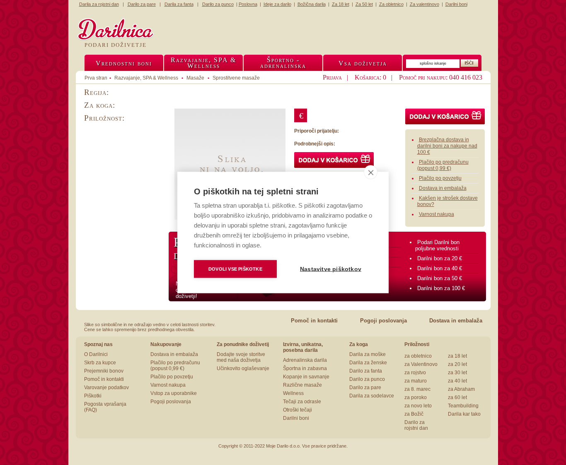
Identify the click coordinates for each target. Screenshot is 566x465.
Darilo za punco (367, 379)
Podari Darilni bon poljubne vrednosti (437, 245)
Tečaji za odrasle (302, 401)
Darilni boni (296, 418)
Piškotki (93, 396)
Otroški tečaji (297, 410)
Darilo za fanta (365, 371)
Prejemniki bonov (103, 371)
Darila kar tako (464, 414)
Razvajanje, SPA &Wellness (203, 62)
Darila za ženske (368, 363)
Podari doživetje (116, 45)
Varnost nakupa (436, 214)
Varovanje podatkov (106, 387)
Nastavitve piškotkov (330, 269)
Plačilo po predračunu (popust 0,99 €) (443, 165)
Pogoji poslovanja (383, 320)
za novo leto (418, 406)
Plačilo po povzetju (440, 178)
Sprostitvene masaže (236, 78)
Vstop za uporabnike (173, 393)
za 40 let (457, 381)
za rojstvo (415, 372)
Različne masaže (302, 385)
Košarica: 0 (370, 77)
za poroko (415, 397)
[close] (370, 172)
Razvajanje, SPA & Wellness (146, 78)
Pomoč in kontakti (314, 320)
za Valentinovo (421, 364)
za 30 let (457, 372)
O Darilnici (96, 354)
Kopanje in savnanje (306, 377)
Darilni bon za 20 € (439, 258)
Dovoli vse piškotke (235, 268)
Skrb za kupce (100, 363)
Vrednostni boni (124, 63)
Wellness (293, 393)
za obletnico (418, 356)
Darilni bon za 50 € (439, 278)
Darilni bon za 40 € (439, 268)
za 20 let (457, 364)
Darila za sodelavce (371, 396)
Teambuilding (463, 406)
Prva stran (96, 78)
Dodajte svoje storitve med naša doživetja (241, 357)
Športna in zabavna (305, 368)
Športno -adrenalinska (283, 62)
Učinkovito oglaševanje (243, 368)
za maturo (415, 381)
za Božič (413, 414)
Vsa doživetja (363, 63)
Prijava (332, 77)
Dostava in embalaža (443, 188)
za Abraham (461, 389)
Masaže (195, 78)
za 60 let (457, 397)
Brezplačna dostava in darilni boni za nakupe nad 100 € (447, 146)
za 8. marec (417, 389)
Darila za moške (367, 354)
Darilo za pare (365, 387)
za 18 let (457, 356)
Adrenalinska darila (305, 360)
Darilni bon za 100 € (441, 288)
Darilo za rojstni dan (416, 425)
